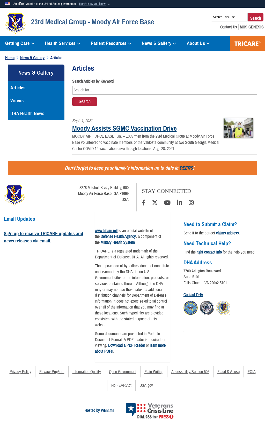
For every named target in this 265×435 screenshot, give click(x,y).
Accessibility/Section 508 (190, 371)
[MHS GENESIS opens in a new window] (252, 27)
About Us (196, 43)
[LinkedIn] (179, 203)
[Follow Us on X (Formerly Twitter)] (155, 203)
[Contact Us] (228, 27)
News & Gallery (156, 43)
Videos (17, 101)
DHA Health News (27, 113)
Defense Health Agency (118, 236)
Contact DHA (193, 294)
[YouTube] (167, 203)
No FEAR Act (121, 385)
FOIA (252, 371)
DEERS (186, 168)
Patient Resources (109, 43)
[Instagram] (191, 203)
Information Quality (86, 371)
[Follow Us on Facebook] (143, 203)
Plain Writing (153, 371)
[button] (95, 4)
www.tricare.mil (106, 230)
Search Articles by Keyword (93, 81)
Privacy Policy (20, 371)
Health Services (60, 43)
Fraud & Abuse (228, 371)
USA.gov (146, 385)
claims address (227, 233)
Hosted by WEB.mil (99, 410)
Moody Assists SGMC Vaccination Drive (124, 128)
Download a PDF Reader (126, 345)
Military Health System (118, 242)
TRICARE (247, 43)
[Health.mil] (207, 307)
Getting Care (17, 43)
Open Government (122, 371)
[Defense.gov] (190, 307)
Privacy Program (51, 371)
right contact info (209, 252)
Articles (17, 88)
